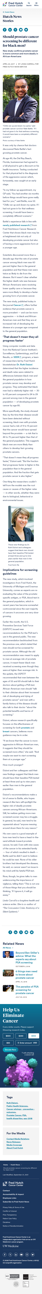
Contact (6, 1190)
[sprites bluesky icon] (33, 1254)
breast (6, 731)
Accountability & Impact (13, 1194)
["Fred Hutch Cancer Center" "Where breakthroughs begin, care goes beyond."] (13, 4)
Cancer (17, 305)
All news (7, 948)
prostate (25, 727)
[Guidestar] (26, 1284)
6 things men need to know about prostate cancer (26, 974)
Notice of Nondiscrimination (13, 1226)
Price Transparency (10, 1215)
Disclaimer (6, 1222)
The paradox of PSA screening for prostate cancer (27, 990)
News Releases (14, 1142)
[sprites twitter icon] (10, 1254)
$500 (8, 1036)
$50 (8, 1043)
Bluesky (26, 30)
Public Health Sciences (17, 1106)
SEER (16, 357)
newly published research (16, 225)
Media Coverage (14, 1145)
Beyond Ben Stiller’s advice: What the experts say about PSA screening (27, 957)
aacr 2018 (28, 1118)
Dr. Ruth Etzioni (24, 364)
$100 (34, 1036)
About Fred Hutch (15, 1148)
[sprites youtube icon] (21, 1254)
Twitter (15, 30)
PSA (24, 1115)
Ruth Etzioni (12, 1103)
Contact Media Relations (18, 1139)
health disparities (15, 1118)
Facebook (5, 30)
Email (21, 30)
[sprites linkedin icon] (16, 1254)
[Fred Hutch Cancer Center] (13, 1184)
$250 (21, 1036)
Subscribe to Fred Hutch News (16, 1202)
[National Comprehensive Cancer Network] (30, 1277)
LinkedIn (10, 30)
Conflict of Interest (10, 1211)
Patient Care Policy (10, 1218)
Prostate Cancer (14, 1115)
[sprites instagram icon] (27, 1254)
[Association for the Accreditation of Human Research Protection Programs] (16, 1284)
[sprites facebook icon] (5, 1254)
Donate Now (10, 1050)
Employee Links (9, 1198)
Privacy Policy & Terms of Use (13, 1207)
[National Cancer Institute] (12, 1277)
